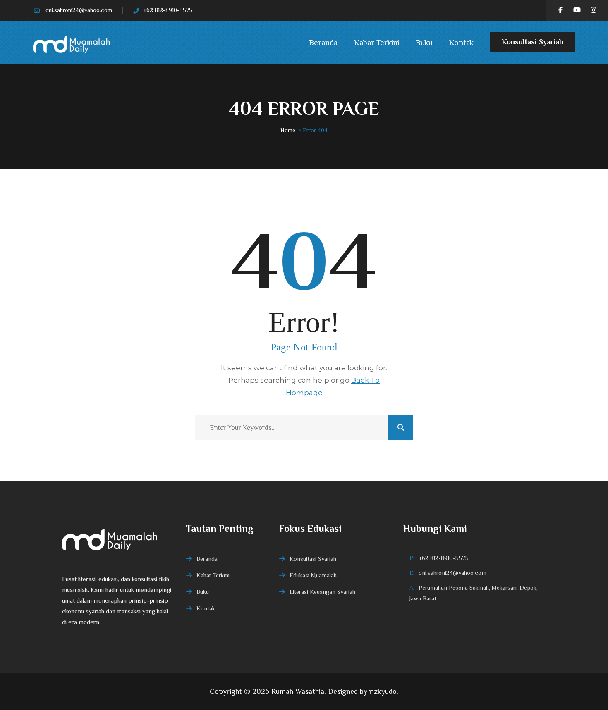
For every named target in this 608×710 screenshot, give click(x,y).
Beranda (323, 42)
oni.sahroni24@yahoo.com (78, 10)
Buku (424, 42)
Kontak (461, 42)
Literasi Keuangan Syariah (322, 591)
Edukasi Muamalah (313, 575)
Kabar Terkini (376, 42)
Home (287, 130)
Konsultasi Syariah (532, 42)
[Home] (118, 539)
